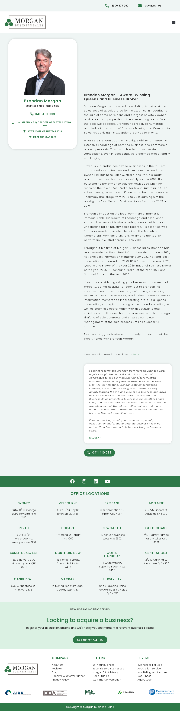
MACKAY (67, 579)
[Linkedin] (96, 481)
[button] (173, 22)
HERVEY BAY (112, 579)
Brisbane (112, 503)
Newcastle (112, 528)
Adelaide (156, 503)
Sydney (24, 503)
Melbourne (68, 503)
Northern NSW (68, 553)
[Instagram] (84, 481)
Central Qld (156, 553)
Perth (24, 528)
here (136, 354)
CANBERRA (22, 579)
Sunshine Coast (24, 553)
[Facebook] (72, 481)
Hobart (68, 528)
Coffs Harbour (112, 554)
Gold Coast (156, 528)
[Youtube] (107, 481)
